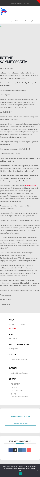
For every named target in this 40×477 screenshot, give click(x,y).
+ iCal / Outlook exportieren (20, 423)
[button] (39, 11)
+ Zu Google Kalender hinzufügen (20, 416)
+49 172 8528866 (17, 390)
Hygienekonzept (30, 185)
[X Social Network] (15, 450)
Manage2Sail (13, 349)
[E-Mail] (29, 450)
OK (21, 474)
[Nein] (37, 470)
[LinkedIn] (20, 450)
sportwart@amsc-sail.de (20, 396)
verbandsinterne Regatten (19, 373)
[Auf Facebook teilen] (11, 450)
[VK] (24, 450)
